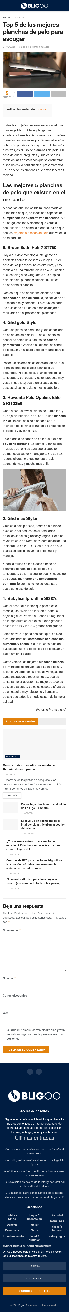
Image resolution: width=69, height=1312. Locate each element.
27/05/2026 (13, 888)
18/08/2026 (28, 813)
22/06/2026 (13, 854)
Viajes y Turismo (57, 1228)
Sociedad (20, 17)
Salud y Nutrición (35, 1238)
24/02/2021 (9, 46)
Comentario (12, 930)
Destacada (12, 1230)
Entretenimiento (13, 1236)
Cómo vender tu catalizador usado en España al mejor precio (29, 767)
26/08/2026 (9, 774)
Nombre (9, 978)
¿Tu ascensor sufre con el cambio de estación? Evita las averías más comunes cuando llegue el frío (33, 845)
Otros (34, 1230)
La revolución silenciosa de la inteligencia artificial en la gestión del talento (43, 824)
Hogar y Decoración (34, 1217)
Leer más (12, 795)
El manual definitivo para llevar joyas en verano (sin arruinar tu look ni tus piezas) (33, 881)
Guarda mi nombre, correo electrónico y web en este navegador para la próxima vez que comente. (36, 1034)
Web (6, 1013)
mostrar (42, 109)
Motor (34, 1224)
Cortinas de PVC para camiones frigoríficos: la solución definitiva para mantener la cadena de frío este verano (35, 864)
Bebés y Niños (12, 1217)
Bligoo (21, 1305)
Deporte (12, 1224)
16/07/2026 (28, 833)
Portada (7, 17)
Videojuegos (57, 1236)
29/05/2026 (13, 873)
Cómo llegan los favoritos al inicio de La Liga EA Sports (43, 806)
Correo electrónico (16, 995)
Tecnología (57, 1221)
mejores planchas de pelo (30, 232)
